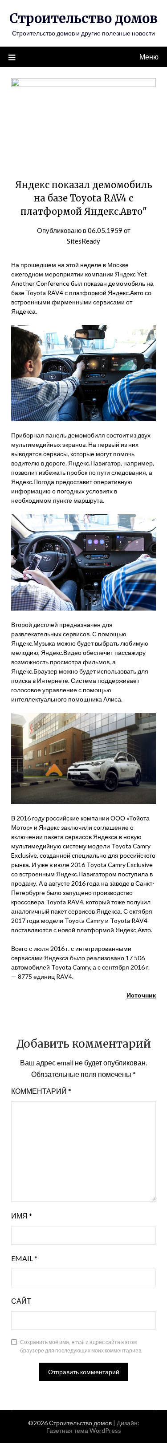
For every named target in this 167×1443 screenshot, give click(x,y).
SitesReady (83, 241)
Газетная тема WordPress (83, 1430)
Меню (149, 56)
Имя (21, 1215)
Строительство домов (83, 18)
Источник (141, 995)
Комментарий (41, 1091)
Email (24, 1258)
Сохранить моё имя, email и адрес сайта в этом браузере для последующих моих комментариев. (81, 1346)
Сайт (21, 1301)
